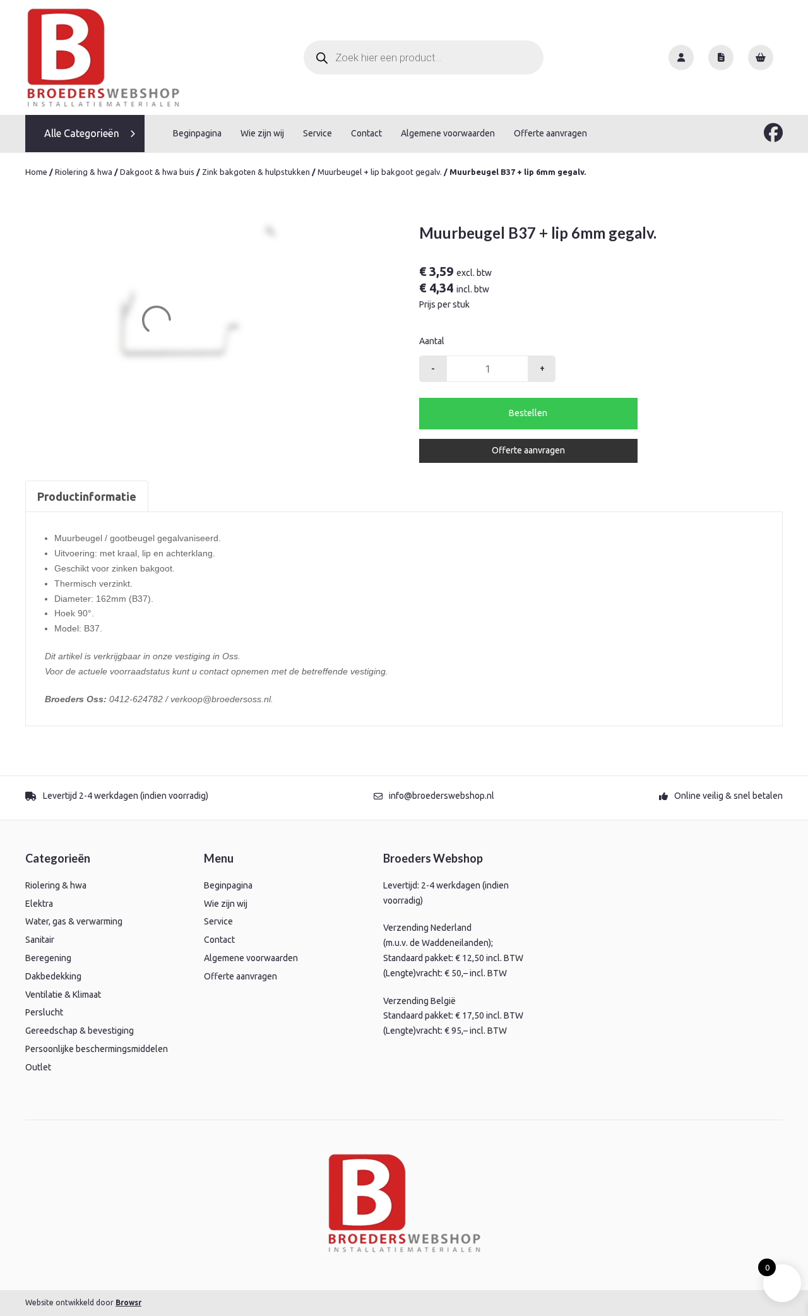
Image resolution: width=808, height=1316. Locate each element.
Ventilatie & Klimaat (63, 995)
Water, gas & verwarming (73, 921)
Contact (366, 133)
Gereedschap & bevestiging (79, 1031)
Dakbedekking (53, 976)
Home (36, 171)
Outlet (38, 1067)
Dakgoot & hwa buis (157, 171)
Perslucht (44, 1012)
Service (317, 133)
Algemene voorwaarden (448, 133)
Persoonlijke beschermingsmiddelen (96, 1049)
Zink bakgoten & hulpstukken (256, 171)
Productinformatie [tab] (86, 496)
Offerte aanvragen (550, 133)
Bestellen (528, 413)
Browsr (128, 1302)
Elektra (39, 904)
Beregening (48, 958)
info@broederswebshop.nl (441, 796)
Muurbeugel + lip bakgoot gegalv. (380, 171)
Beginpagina (197, 133)
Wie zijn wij (262, 133)
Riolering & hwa (83, 171)
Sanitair (39, 940)
